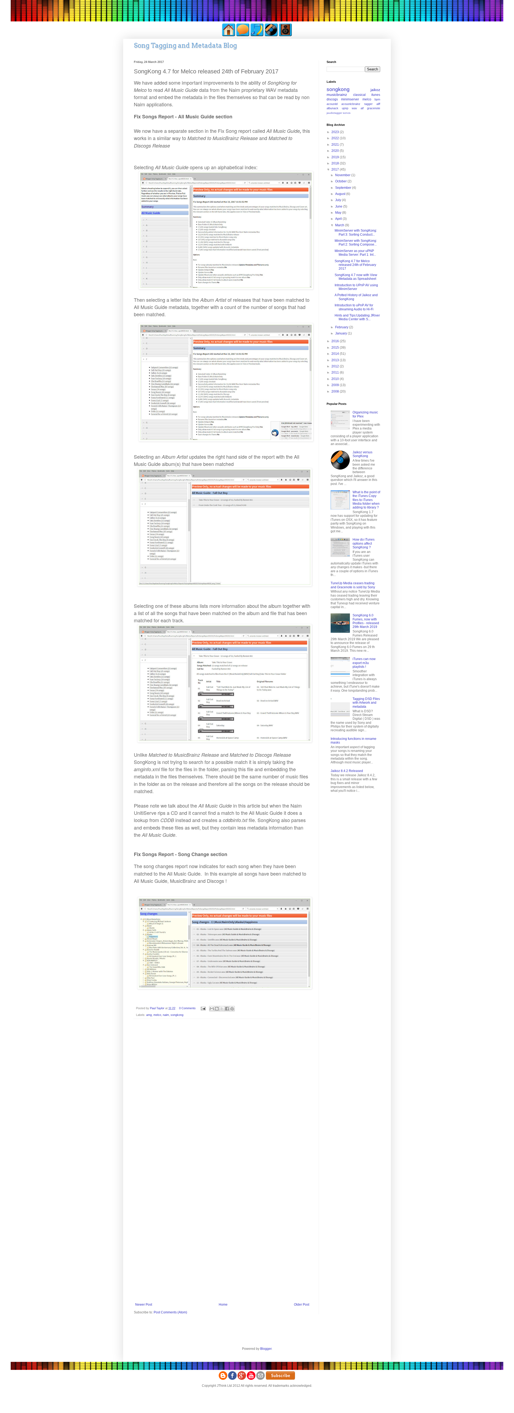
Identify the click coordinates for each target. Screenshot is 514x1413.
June (339, 206)
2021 (335, 144)
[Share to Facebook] (227, 1008)
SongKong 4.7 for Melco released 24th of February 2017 (355, 265)
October (341, 181)
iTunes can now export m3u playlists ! (364, 663)
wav (354, 108)
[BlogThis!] (217, 1008)
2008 (335, 391)
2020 (335, 151)
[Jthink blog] (223, 1379)
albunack (332, 108)
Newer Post (143, 1304)
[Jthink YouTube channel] (251, 1379)
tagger (368, 103)
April (339, 219)
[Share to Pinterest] (232, 1008)
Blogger (265, 1349)
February (342, 327)
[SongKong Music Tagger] (257, 35)
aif (362, 108)
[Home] (228, 35)
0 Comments (187, 1008)
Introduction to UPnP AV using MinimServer (356, 287)
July (338, 200)
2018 (335, 163)
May (338, 212)
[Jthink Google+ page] (241, 1379)
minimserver (350, 99)
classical (359, 95)
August (340, 194)
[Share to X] (222, 1008)
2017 (335, 169)
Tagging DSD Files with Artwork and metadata (366, 703)
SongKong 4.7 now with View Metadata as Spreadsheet (356, 277)
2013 (335, 360)
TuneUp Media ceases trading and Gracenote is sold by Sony (353, 585)
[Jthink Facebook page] (232, 1379)
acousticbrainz (350, 103)
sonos (346, 112)
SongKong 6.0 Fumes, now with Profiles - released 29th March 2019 (366, 621)
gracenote (373, 108)
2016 (335, 341)
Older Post (301, 1304)
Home (223, 1304)
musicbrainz (337, 94)
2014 (335, 354)
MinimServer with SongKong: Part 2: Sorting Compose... (356, 242)
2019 (335, 157)
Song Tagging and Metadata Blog (185, 45)
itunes (375, 95)
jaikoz (375, 90)
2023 (335, 132)
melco (157, 1014)
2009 (335, 385)
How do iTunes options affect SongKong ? (364, 543)
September (343, 188)
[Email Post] (202, 1008)
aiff (378, 103)
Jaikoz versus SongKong (362, 454)
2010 (335, 379)
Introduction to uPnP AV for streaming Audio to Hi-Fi (354, 307)
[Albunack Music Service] (285, 35)
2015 (335, 347)
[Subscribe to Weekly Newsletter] (280, 1379)
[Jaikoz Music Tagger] (271, 35)
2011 (335, 372)
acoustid (332, 103)
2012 (335, 366)
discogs (332, 99)
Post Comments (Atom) (170, 1312)
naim (166, 1014)
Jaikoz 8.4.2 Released (347, 771)
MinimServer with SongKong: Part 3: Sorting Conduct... (356, 232)
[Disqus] (222, 1092)
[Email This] (211, 1008)
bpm (377, 99)
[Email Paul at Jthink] (260, 1379)
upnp (345, 108)
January (341, 333)
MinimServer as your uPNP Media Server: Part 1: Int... (355, 253)
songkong (177, 1014)
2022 (335, 138)
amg (149, 1014)
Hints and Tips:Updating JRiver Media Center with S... (357, 317)
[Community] (243, 35)
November (343, 175)
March (340, 225)
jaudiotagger (334, 112)
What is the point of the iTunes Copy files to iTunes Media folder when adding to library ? (366, 500)
